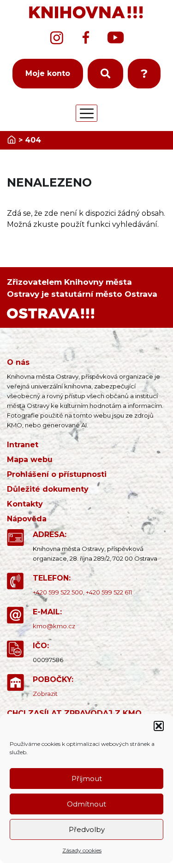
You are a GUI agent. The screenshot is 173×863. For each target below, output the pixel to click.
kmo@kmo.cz (54, 626)
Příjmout (87, 778)
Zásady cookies (81, 850)
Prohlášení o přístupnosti (57, 474)
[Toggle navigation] (86, 113)
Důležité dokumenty (48, 489)
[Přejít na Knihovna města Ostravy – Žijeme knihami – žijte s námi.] (11, 140)
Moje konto (47, 73)
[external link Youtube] (115, 37)
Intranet (22, 444)
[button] (158, 726)
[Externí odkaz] (50, 312)
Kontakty (25, 504)
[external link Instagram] (56, 37)
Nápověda (27, 518)
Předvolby (87, 829)
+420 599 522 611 (109, 592)
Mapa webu (30, 459)
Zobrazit (45, 693)
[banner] (86, 13)
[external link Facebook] (86, 37)
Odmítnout (86, 804)
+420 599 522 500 (58, 592)
